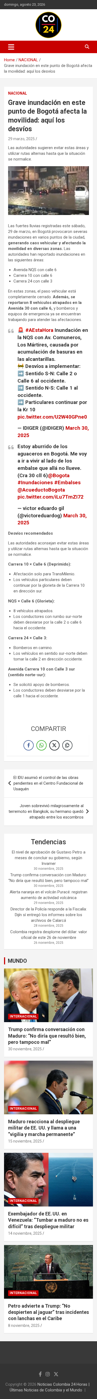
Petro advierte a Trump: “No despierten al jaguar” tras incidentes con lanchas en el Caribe (48, 1312)
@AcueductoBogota (41, 490)
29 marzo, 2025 (21, 139)
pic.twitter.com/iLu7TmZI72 (51, 497)
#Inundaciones (35, 482)
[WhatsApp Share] (41, 745)
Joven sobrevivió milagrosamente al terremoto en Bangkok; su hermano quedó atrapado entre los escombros (46, 811)
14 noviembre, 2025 (25, 1233)
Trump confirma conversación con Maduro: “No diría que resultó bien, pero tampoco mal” (47, 1035)
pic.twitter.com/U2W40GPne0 (52, 417)
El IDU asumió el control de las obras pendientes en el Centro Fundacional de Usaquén (48, 783)
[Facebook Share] (28, 745)
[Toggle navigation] (11, 47)
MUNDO (17, 961)
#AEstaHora (39, 330)
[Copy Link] (67, 745)
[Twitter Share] (54, 745)
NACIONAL (17, 93)
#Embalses (67, 482)
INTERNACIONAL (23, 1016)
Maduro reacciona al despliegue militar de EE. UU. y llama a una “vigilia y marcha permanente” (44, 1128)
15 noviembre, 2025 (25, 1141)
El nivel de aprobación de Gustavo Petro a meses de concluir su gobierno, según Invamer (48, 858)
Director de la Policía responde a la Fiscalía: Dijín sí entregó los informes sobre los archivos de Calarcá (49, 915)
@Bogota (59, 475)
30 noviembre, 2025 (25, 1049)
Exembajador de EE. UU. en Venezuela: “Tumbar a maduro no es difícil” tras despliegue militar (48, 1220)
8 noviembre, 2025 (24, 1325)
